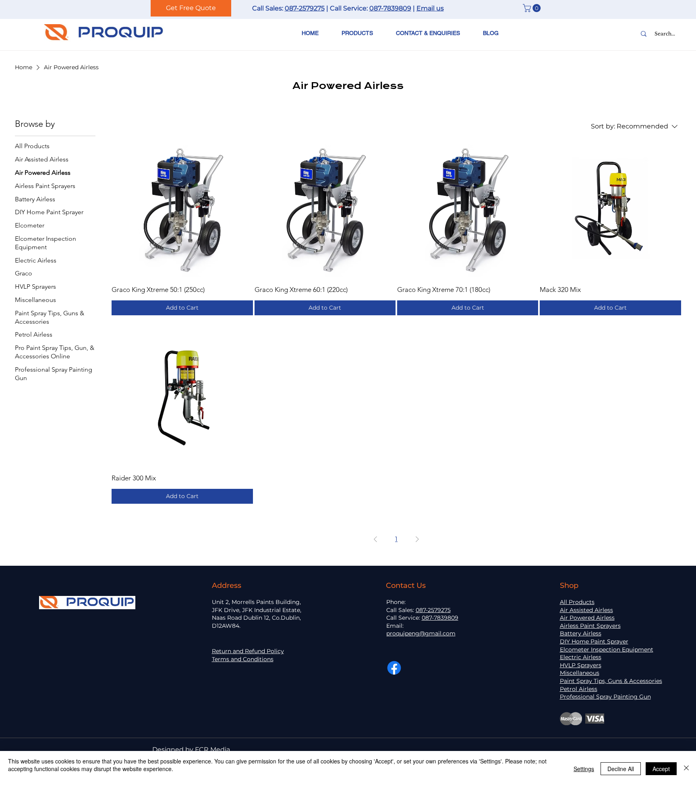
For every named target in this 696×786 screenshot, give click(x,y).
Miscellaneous (579, 672)
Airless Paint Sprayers (590, 625)
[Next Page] (417, 539)
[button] (533, 8)
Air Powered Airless (587, 617)
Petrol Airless (578, 689)
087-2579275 (305, 8)
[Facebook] (394, 668)
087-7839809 (390, 8)
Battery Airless (580, 633)
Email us (430, 8)
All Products (577, 602)
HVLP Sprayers (580, 665)
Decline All (620, 769)
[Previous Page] (375, 539)
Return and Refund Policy (248, 651)
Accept (661, 769)
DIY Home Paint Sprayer (594, 641)
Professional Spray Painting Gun (605, 696)
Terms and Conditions (242, 659)
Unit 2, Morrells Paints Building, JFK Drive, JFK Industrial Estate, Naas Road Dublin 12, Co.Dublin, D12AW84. (256, 613)
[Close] (686, 768)
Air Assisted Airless (586, 610)
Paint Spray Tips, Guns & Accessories (611, 681)
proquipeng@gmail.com (421, 633)
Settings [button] (584, 769)
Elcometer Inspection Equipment (606, 649)
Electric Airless (580, 657)
